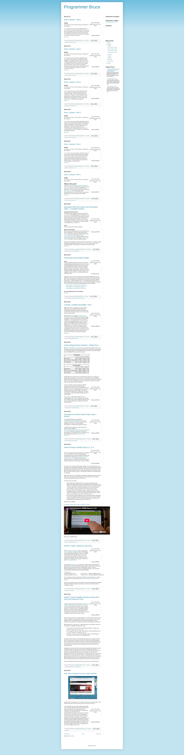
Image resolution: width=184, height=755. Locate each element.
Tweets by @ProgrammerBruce (112, 22)
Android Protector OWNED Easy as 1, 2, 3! (79, 447)
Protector (75, 542)
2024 (108, 42)
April (109, 57)
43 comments (88, 249)
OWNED (71, 542)
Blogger (94, 745)
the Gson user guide (69, 190)
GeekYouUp (82, 298)
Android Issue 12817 (81, 433)
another (70, 185)
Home (83, 733)
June (109, 54)
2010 (108, 63)
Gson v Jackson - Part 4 (72, 82)
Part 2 (65, 121)
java (73, 42)
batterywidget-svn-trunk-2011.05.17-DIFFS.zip (75, 286)
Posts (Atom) (71, 735)
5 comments (88, 438)
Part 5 (65, 28)
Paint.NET (68, 396)
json (75, 42)
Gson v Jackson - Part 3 (72, 112)
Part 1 (65, 153)
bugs (71, 440)
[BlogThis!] (92, 40)
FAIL (68, 730)
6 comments (87, 40)
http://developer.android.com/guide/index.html (73, 420)
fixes (73, 440)
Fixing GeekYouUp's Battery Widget (76, 258)
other (87, 237)
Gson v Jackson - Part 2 (72, 144)
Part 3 (65, 91)
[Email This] (91, 40)
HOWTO (76, 338)
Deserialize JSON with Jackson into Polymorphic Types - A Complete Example (81, 208)
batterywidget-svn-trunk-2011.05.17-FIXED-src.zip (76, 285)
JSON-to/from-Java (76, 185)
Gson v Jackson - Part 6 (72, 20)
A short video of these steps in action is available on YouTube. (77, 504)
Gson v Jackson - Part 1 (72, 174)
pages (68, 552)
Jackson (66, 235)
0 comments (86, 73)
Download (76, 398)
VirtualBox (94, 619)
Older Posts (98, 733)
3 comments (87, 135)
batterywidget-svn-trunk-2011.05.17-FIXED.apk (76, 288)
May (109, 56)
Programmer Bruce (82, 7)
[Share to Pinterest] (96, 40)
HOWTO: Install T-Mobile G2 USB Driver (78, 546)
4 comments (87, 198)
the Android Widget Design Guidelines (74, 347)
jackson (70, 42)
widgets (77, 407)
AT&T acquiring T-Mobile (71, 559)
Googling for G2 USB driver (72, 550)
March (109, 59)
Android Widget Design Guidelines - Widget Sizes (81, 345)
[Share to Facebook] (95, 40)
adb (80, 554)
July (109, 45)
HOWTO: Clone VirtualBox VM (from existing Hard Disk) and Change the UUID (81, 598)
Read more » (66, 37)
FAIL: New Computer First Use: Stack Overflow (80, 673)
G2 (69, 590)
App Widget (72, 298)
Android (68, 298)
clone (68, 666)
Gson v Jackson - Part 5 (72, 49)
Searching (84, 237)
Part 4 (65, 58)
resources (66, 239)
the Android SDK (73, 564)
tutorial (76, 440)
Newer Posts (66, 733)
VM (80, 666)
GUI (71, 407)
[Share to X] (94, 40)
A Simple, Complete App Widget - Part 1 (78, 305)
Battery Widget (77, 298)
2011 (108, 44)
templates (74, 407)
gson (68, 42)
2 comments (87, 336)
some (65, 552)
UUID (74, 666)
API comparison (83, 185)
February (110, 61)
